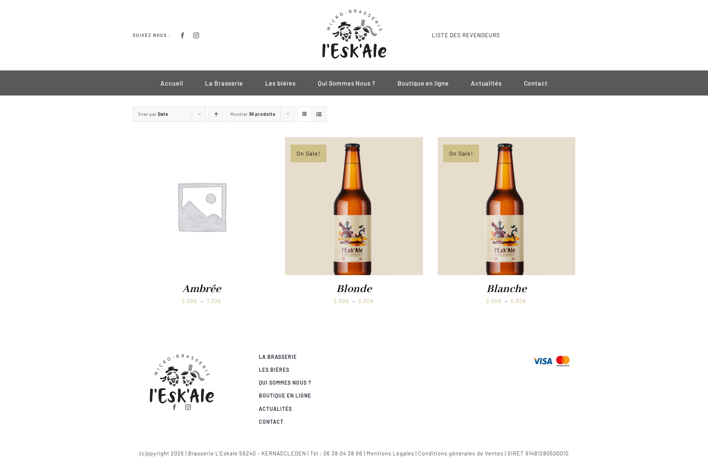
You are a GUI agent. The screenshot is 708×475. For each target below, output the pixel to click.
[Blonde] (354, 142)
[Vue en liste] (319, 114)
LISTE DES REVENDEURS (466, 35)
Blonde (354, 289)
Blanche (506, 289)
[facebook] (183, 35)
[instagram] (196, 35)
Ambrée (201, 289)
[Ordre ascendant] (216, 114)
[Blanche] (506, 142)
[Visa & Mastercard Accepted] (551, 354)
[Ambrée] (201, 142)
